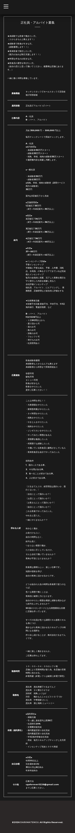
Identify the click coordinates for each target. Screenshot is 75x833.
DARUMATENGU (29, 822)
